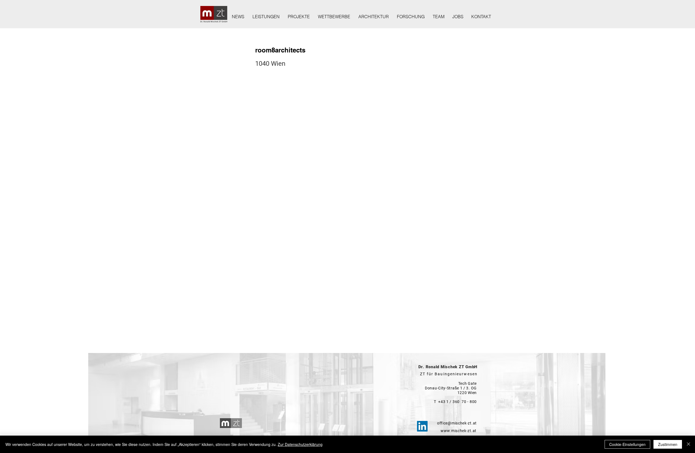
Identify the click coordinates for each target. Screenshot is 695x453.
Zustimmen (667, 444)
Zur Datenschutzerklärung (300, 444)
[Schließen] (688, 444)
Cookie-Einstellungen (627, 444)
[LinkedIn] (422, 426)
